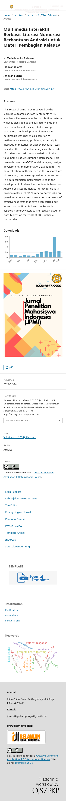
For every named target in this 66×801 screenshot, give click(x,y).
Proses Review (13, 526)
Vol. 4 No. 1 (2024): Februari (42, 15)
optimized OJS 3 (23, 762)
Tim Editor (11, 505)
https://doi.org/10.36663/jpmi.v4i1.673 (32, 89)
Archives (18, 15)
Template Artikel (15, 532)
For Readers (11, 610)
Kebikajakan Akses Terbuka (21, 498)
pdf (10, 367)
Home (7, 15)
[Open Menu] (3, 7)
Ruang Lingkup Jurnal (18, 512)
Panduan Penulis (15, 519)
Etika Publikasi (13, 491)
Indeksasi (11, 539)
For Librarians (12, 620)
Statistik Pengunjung (17, 546)
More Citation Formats (18, 420)
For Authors (11, 615)
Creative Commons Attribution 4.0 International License (32, 757)
